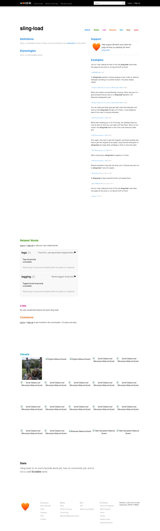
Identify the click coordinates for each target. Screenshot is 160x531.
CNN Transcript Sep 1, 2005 (100, 160)
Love (136, 30)
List (104, 30)
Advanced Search (106, 522)
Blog (62, 505)
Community (38, 3)
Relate (96, 30)
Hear (128, 30)
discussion (71, 43)
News (62, 502)
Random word (66, 3)
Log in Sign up (134, 3)
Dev (81, 502)
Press (42, 509)
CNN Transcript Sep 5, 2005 (100, 118)
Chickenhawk (95, 173)
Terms (102, 512)
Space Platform (96, 183)
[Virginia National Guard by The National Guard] (56, 358)
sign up (30, 245)
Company (44, 502)
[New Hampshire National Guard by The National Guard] (104, 431)
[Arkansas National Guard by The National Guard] (80, 431)
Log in (22, 245)
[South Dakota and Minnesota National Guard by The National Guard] (104, 359)
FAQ (42, 516)
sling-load (105, 50)
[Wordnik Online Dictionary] (25, 3)
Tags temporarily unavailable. (29, 260)
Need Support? (105, 509)
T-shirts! (43, 519)
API (81, 505)
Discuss (112, 30)
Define (87, 30)
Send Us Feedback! (107, 505)
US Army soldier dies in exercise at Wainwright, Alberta (108, 87)
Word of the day (51, 3)
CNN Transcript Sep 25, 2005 (100, 150)
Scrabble (36, 471)
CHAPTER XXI (96, 72)
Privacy (102, 516)
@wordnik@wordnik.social (69, 516)
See (121, 30)
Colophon (43, 512)
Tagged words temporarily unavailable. (33, 284)
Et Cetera (104, 502)
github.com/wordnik (87, 509)
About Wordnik (45, 505)
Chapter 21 (95, 196)
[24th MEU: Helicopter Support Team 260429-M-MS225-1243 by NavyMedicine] (32, 372)
